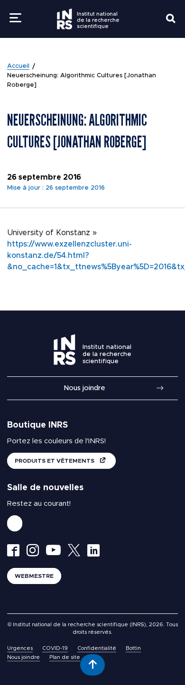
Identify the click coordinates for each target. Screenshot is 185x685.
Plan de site (64, 657)
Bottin (133, 648)
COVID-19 (55, 648)
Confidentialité (96, 648)
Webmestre (34, 576)
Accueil (18, 66)
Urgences (20, 648)
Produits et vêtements (55, 461)
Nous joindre (84, 388)
